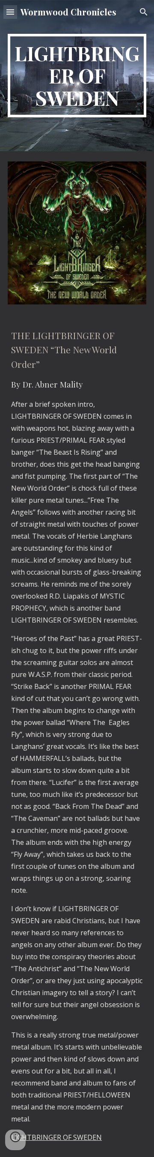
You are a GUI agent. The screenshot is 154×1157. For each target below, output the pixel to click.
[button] (10, 12)
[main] (77, 75)
